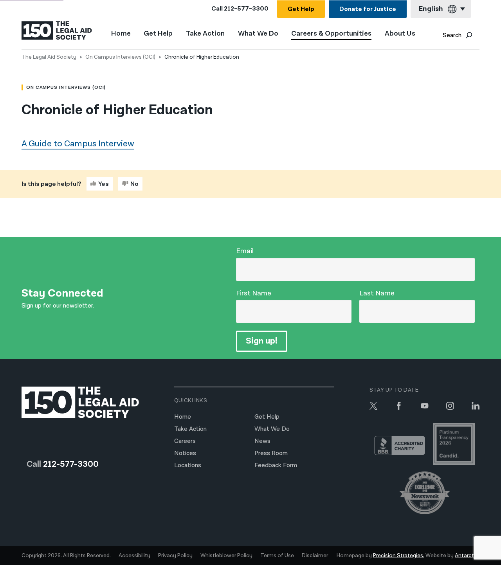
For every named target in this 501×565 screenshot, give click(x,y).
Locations (187, 465)
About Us (400, 34)
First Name (253, 293)
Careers (185, 441)
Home (121, 33)
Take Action (205, 34)
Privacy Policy (175, 555)
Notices (185, 453)
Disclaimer (315, 555)
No (134, 184)
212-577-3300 (246, 9)
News (262, 441)
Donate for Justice (367, 9)
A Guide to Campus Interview (78, 143)
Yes (103, 184)
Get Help (301, 9)
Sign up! (262, 341)
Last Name (377, 293)
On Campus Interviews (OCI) (120, 57)
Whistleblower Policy (226, 555)
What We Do (258, 34)
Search (452, 35)
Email (245, 251)
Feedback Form (275, 465)
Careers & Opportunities (331, 34)
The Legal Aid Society (49, 57)
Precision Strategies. (398, 555)
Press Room (271, 453)
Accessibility (134, 555)
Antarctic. (467, 555)
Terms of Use (277, 555)
